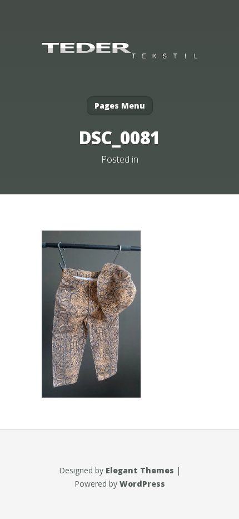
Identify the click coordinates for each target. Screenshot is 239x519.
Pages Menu (119, 105)
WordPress (142, 483)
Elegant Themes (140, 470)
